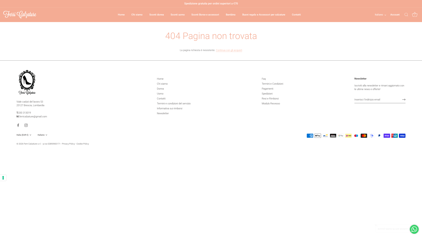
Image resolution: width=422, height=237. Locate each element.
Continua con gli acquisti (229, 50)
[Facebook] (18, 125)
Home (121, 14)
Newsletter (163, 113)
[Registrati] (404, 99)
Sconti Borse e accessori (205, 14)
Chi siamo (137, 14)
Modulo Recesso (271, 103)
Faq (264, 78)
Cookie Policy (82, 144)
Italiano (379, 14)
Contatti (296, 14)
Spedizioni (267, 93)
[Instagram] (26, 125)
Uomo (160, 93)
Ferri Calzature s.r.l (32, 144)
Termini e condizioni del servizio (174, 103)
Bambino (231, 14)
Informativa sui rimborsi (169, 108)
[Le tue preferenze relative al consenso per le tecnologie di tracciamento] (3, 178)
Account (395, 14)
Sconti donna (156, 14)
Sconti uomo (178, 14)
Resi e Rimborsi (270, 98)
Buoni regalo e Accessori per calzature (263, 14)
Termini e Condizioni (272, 83)
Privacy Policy (68, 144)
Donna (160, 88)
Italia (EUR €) (22, 135)
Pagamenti (267, 88)
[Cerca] (406, 14)
